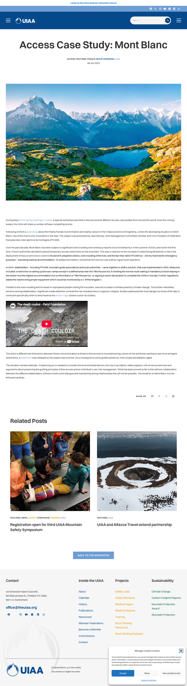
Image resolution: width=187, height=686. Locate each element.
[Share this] (152, 396)
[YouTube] (164, 8)
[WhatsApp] (178, 8)
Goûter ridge (62, 295)
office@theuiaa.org (21, 607)
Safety (32, 517)
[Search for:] (148, 20)
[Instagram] (160, 8)
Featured (81, 59)
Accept (123, 673)
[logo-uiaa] (25, 20)
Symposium (43, 517)
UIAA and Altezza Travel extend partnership (134, 524)
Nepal (24, 517)
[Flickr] (169, 8)
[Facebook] (150, 8)
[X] (155, 8)
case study (32, 231)
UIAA (117, 59)
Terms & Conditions (148, 680)
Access (71, 59)
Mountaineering (105, 59)
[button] (181, 650)
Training (55, 517)
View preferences (171, 673)
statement (26, 357)
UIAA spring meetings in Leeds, (36, 220)
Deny (147, 673)
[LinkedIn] (174, 8)
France (91, 59)
